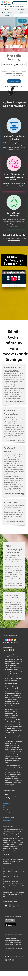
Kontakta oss (6, 803)
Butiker (7, 9)
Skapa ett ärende (7, 820)
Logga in (7, 15)
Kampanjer (21, 9)
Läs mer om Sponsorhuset (9, 807)
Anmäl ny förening (7, 12)
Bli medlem (21, 12)
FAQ (4, 805)
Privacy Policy (6, 810)
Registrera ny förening (8, 812)
